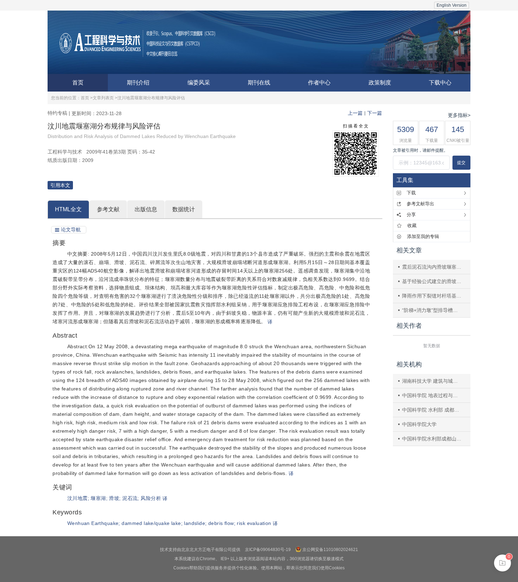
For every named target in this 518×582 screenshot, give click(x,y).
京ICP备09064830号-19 (268, 549)
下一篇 (374, 113)
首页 (78, 83)
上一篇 (355, 113)
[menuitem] (78, 83)
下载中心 (440, 83)
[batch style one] (502, 563)
